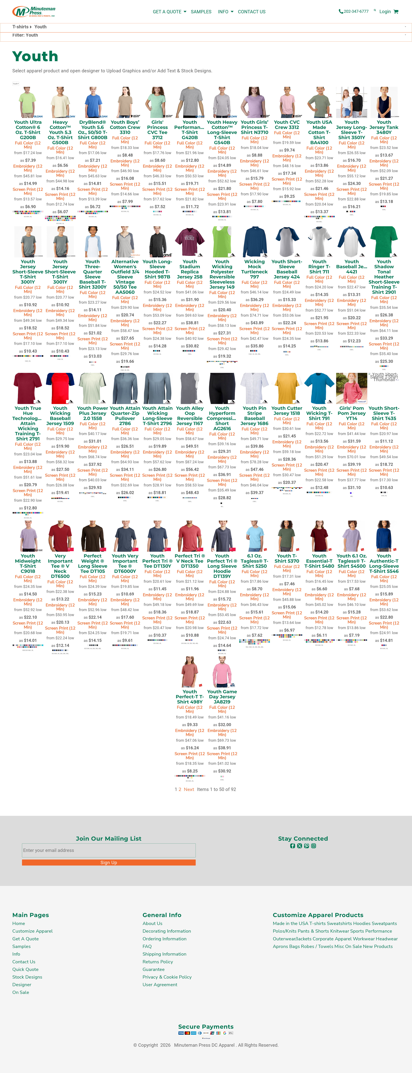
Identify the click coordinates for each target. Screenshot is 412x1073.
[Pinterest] (306, 845)
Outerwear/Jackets (292, 939)
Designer (21, 984)
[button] (121, 11)
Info (16, 954)
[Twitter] (299, 845)
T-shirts (317, 923)
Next (189, 789)
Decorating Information (167, 931)
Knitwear (339, 931)
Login (385, 11)
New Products (378, 946)
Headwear (387, 939)
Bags (294, 946)
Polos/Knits (285, 931)
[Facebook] (292, 845)
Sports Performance (371, 931)
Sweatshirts (339, 923)
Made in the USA (290, 923)
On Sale (20, 992)
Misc (339, 946)
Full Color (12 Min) (28, 145)
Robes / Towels (317, 946)
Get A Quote (25, 939)
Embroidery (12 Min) (27, 168)
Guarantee (154, 969)
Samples (21, 946)
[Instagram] (313, 845)
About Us (152, 923)
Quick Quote (25, 969)
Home (18, 923)
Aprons (280, 946)
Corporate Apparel (332, 939)
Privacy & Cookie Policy (167, 977)
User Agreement (160, 984)
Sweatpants (384, 923)
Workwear (364, 939)
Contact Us (23, 962)
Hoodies (362, 923)
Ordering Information (165, 939)
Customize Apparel (32, 931)
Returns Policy (158, 962)
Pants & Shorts (313, 931)
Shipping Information (164, 954)
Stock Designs (27, 977)
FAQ (147, 946)
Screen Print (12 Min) (28, 191)
